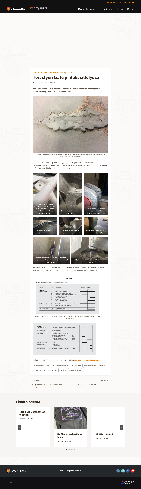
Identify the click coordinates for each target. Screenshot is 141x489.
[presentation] (70, 418)
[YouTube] (133, 2)
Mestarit (103, 9)
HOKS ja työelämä (104, 434)
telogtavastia (53, 370)
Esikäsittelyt (38, 73)
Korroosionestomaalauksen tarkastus (89, 360)
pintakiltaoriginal (39, 370)
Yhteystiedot (114, 9)
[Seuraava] (121, 427)
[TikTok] (121, 2)
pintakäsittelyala (90, 366)
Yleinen (69, 73)
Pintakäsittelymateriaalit (54, 73)
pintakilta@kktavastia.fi (70, 471)
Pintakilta (44, 83)
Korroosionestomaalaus (61, 366)
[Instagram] (125, 2)
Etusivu (81, 9)
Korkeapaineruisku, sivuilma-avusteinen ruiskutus (46, 384)
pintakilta (102, 366)
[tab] (66, 449)
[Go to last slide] (19, 427)
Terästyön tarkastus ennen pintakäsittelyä (94, 383)
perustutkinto (77, 366)
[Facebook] (129, 2)
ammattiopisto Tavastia (42, 366)
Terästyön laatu (75, 370)
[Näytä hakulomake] (133, 9)
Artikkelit (125, 9)
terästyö (63, 370)
